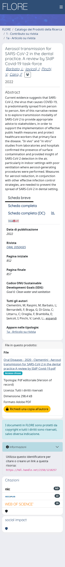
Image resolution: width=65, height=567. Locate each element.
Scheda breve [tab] (19, 197)
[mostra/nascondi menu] (61, 7)
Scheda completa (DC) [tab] (26, 213)
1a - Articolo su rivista (20, 38)
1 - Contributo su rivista (22, 34)
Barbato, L (14, 69)
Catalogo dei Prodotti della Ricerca (38, 29)
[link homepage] (16, 7)
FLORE (6, 29)
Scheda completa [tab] (22, 205)
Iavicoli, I (32, 69)
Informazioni (17, 447)
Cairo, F (16, 74)
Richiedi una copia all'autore (28, 409)
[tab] (53, 213)
